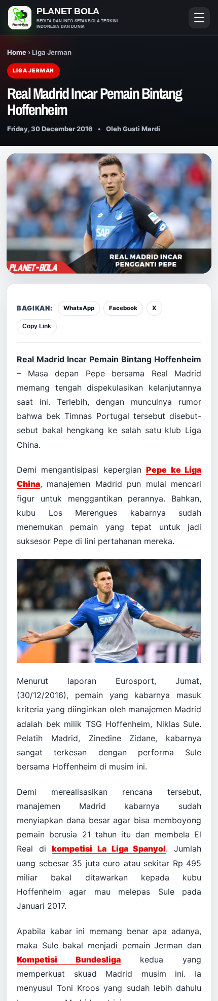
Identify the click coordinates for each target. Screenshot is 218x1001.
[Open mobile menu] (199, 17)
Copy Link (36, 326)
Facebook (123, 308)
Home (16, 52)
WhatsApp (78, 308)
